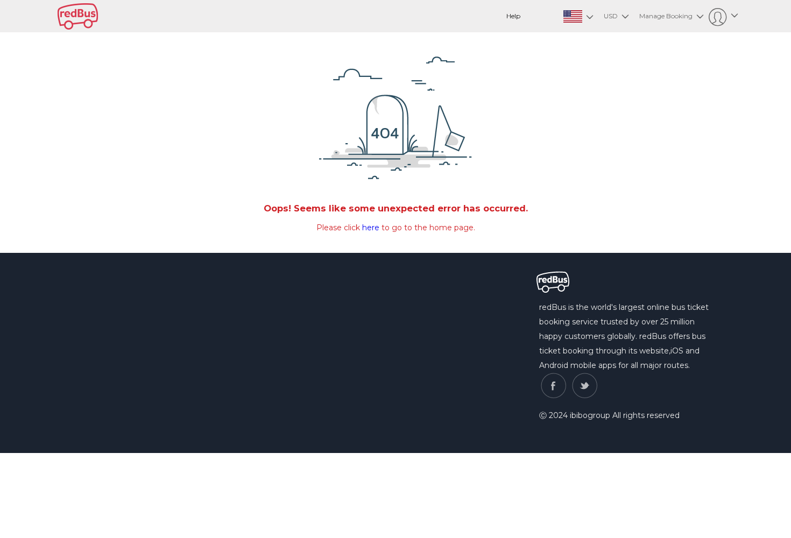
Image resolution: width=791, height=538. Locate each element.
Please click (339, 227)
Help (513, 16)
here (370, 227)
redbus (77, 16)
